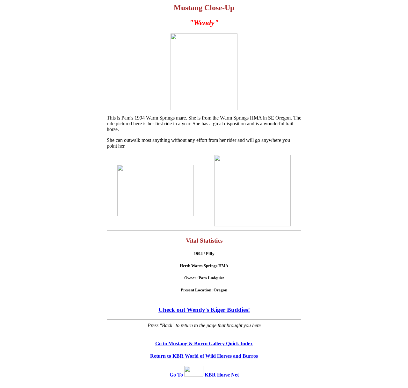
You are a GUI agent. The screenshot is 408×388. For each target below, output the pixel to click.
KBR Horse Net (222, 374)
